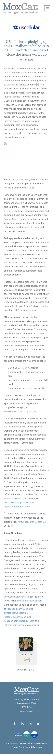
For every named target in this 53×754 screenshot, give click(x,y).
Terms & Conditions (33, 747)
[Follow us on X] (38, 723)
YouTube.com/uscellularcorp (19, 620)
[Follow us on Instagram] (30, 723)
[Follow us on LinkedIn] (22, 723)
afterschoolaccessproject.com (20, 411)
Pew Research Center (30, 521)
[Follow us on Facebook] (14, 723)
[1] (37, 84)
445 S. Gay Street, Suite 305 (26, 700)
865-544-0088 (26, 711)
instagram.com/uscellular (17, 616)
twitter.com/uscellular (15, 612)
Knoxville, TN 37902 (26, 703)
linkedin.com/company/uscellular (21, 625)
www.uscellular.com (14, 596)
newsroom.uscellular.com (28, 600)
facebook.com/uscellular (20, 608)
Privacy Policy (18, 747)
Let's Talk (26, 707)
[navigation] (47, 8)
